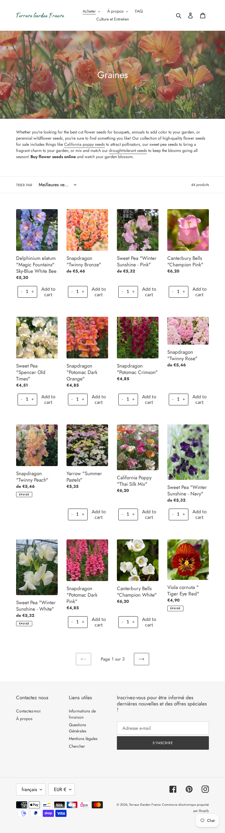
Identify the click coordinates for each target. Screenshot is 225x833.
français (29, 789)
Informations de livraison (82, 714)
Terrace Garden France (145, 804)
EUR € (60, 789)
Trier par (24, 185)
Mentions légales (83, 738)
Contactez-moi (28, 711)
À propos (24, 719)
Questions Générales (77, 728)
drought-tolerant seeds (128, 150)
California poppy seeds (84, 144)
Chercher (77, 746)
